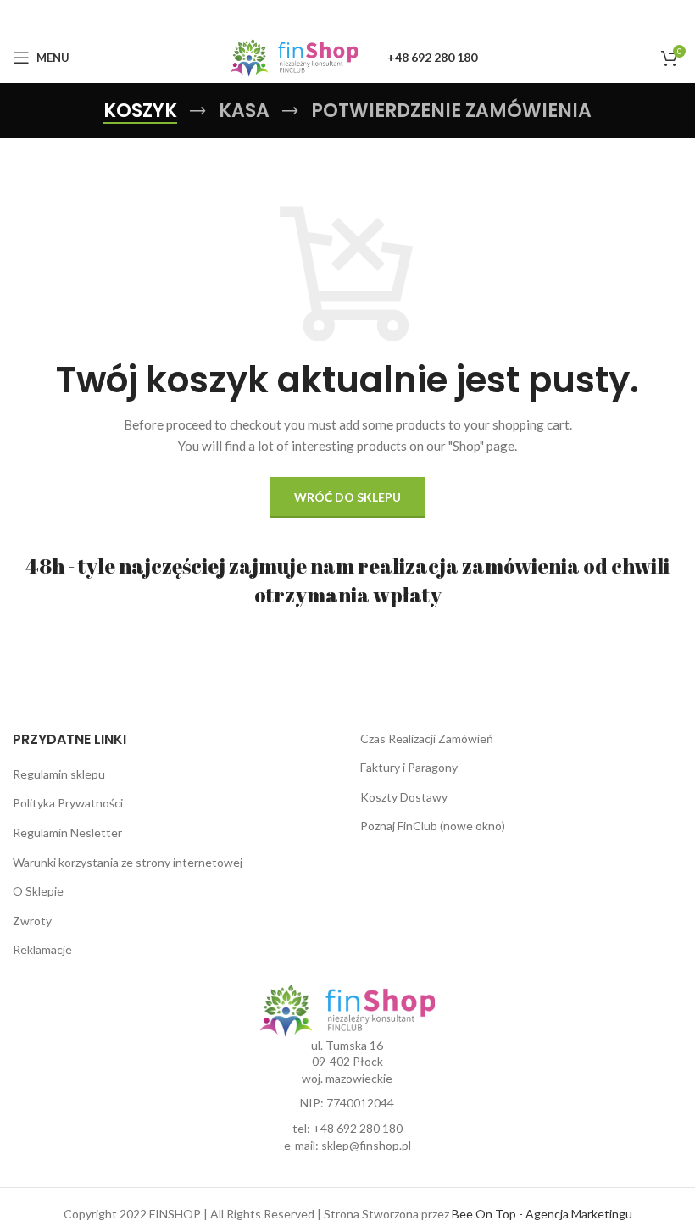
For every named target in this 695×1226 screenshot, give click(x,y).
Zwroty (32, 920)
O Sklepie (38, 891)
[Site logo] (294, 56)
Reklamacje (42, 949)
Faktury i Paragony (409, 767)
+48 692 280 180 (358, 1128)
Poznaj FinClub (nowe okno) (432, 825)
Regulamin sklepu (59, 774)
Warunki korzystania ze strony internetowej (127, 862)
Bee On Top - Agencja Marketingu (542, 1214)
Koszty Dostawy (404, 797)
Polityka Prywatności (68, 803)
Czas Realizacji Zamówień (426, 738)
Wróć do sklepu (347, 497)
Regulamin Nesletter (67, 832)
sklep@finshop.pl (366, 1145)
